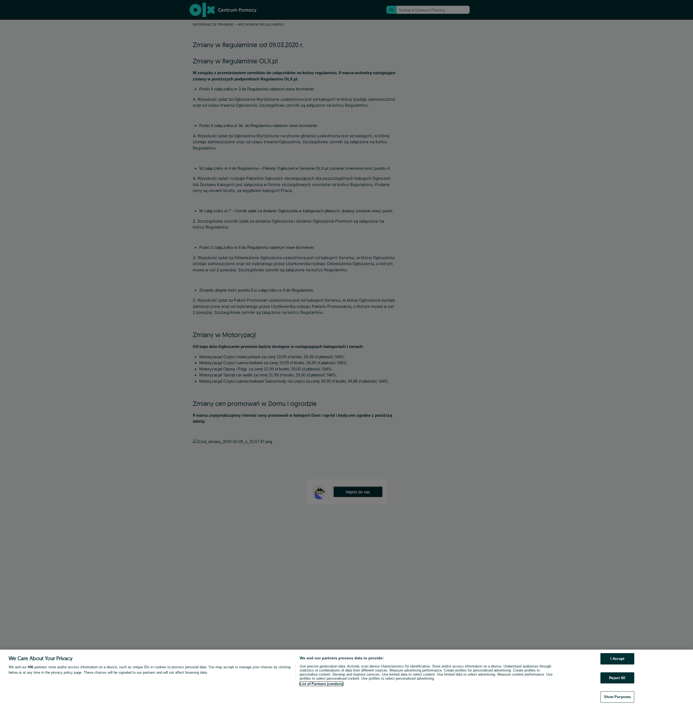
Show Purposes (617, 697)
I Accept (617, 659)
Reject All (617, 678)
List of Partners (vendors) (321, 684)
